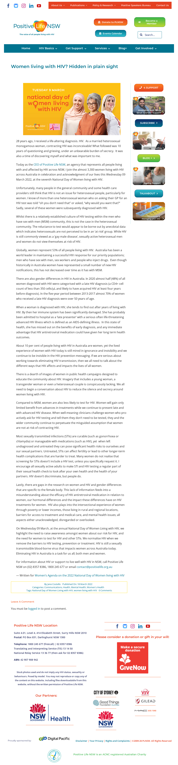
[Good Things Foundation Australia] (106, 701)
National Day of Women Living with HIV (52, 590)
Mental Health (78, 587)
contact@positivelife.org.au (94, 567)
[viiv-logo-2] (145, 690)
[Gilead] (145, 699)
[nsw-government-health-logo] (49, 704)
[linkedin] (31, 6)
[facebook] (8, 6)
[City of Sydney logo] (106, 692)
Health (66, 587)
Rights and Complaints (118, 740)
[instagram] (24, 6)
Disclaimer (81, 740)
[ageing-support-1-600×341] (148, 168)
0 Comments (105, 590)
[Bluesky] (16, 6)
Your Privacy (96, 740)
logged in (34, 609)
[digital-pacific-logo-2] (54, 738)
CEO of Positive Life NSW (49, 164)
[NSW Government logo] (106, 711)
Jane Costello (54, 584)
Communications (53, 587)
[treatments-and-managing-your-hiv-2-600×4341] (148, 203)
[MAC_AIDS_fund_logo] (145, 709)
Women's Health (95, 587)
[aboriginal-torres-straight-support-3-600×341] (148, 97)
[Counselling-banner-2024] (148, 133)
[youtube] (39, 6)
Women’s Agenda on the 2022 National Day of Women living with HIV (79, 575)
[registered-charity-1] (54, 750)
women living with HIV (85, 590)
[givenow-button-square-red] (132, 644)
